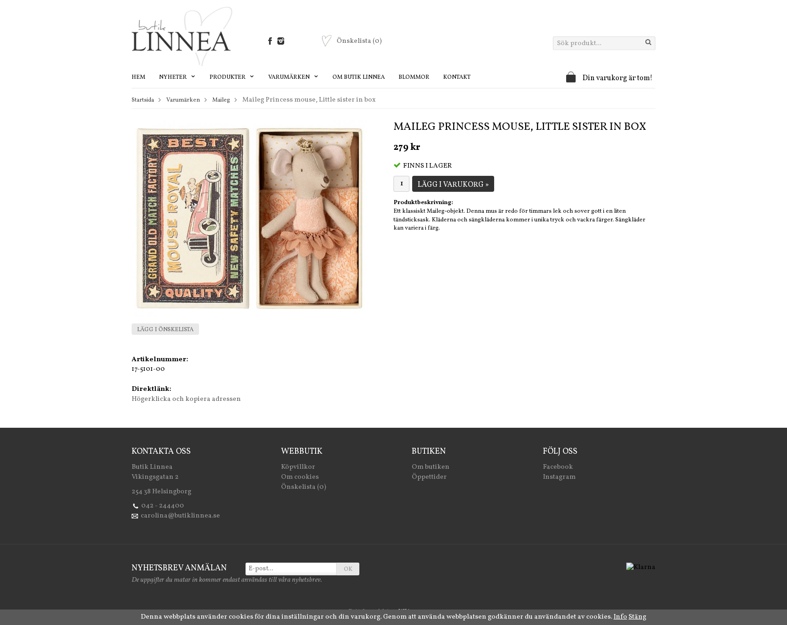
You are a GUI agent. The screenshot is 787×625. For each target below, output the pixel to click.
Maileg (221, 100)
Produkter (228, 77)
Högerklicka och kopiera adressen (186, 399)
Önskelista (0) (303, 487)
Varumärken (289, 77)
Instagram (559, 477)
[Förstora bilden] (249, 218)
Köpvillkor (298, 467)
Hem (138, 77)
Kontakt (456, 77)
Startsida (143, 100)
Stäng (637, 617)
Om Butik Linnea (358, 77)
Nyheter (173, 77)
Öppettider (429, 477)
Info (620, 617)
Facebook (558, 467)
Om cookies (300, 477)
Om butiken (431, 467)
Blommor (414, 77)
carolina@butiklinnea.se (180, 516)
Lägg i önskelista (165, 330)
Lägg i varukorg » (453, 185)
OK (348, 569)
